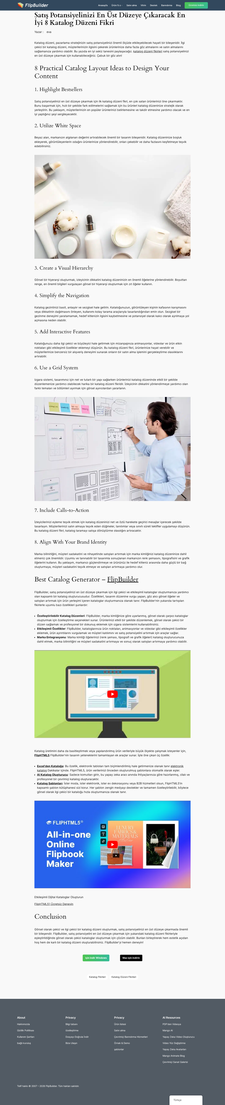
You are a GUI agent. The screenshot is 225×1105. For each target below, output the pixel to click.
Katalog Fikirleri (97, 976)
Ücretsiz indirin (196, 5)
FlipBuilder (122, 579)
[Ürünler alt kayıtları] (122, 5)
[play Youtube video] (112, 694)
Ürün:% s (116, 5)
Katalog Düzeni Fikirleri (124, 976)
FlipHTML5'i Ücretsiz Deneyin (53, 904)
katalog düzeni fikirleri (147, 51)
